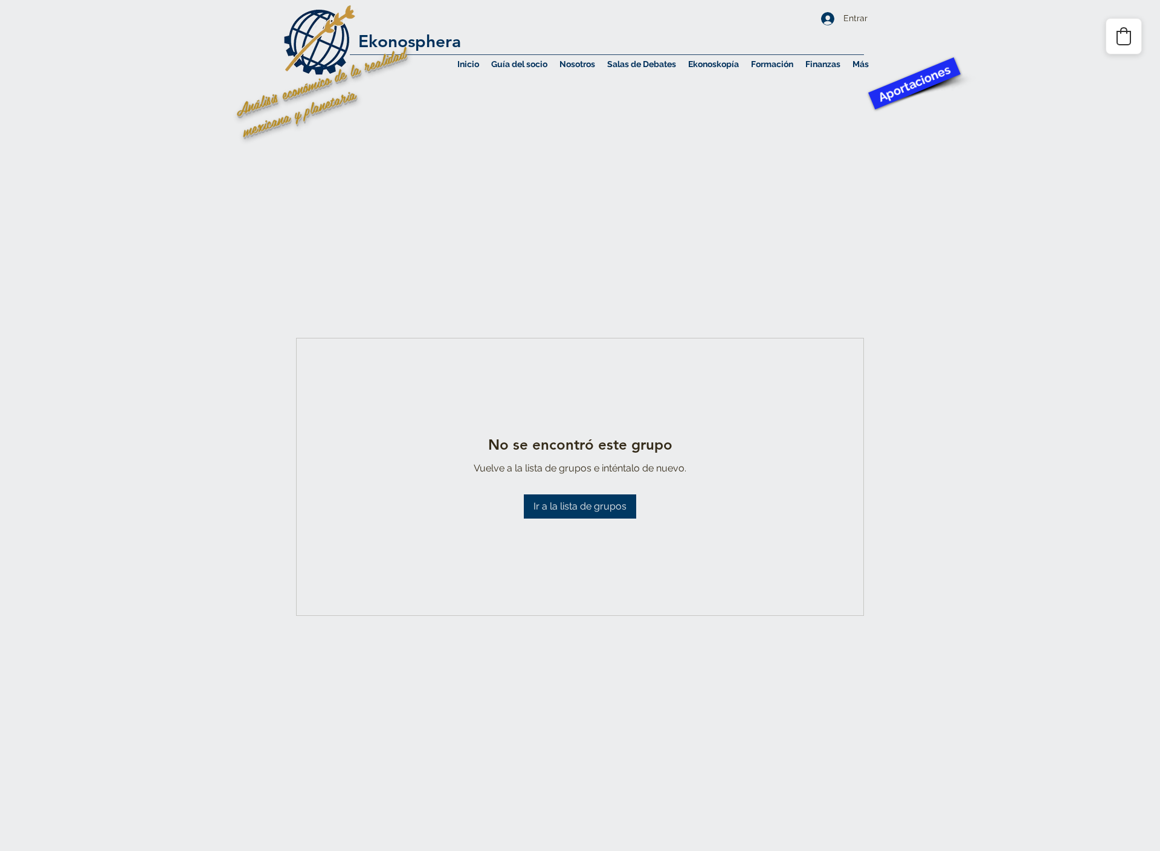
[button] (577, 64)
